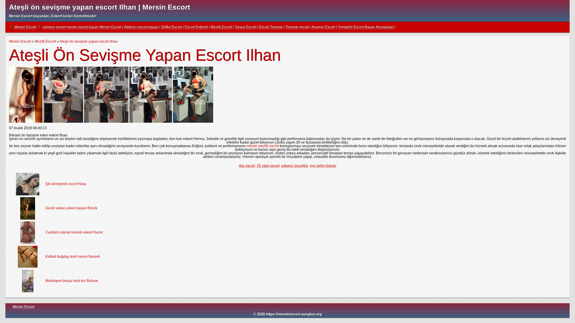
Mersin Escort (25, 27)
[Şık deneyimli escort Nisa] (28, 184)
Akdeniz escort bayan (141, 27)
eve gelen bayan (323, 166)
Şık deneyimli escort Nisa (65, 184)
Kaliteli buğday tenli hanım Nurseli (72, 256)
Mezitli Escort (221, 27)
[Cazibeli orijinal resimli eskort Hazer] (27, 232)
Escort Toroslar (271, 27)
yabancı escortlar (294, 166)
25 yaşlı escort (268, 166)
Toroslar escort (297, 27)
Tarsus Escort (245, 27)
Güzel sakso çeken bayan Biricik (71, 208)
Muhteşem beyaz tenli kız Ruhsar (71, 281)
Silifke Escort (171, 27)
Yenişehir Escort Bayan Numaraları (366, 27)
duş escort (247, 166)
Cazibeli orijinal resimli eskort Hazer (74, 232)
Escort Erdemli (196, 27)
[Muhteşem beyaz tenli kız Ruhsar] (27, 281)
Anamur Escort (323, 27)
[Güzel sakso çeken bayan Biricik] (27, 208)
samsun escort (54, 27)
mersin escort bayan (82, 27)
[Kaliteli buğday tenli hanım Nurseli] (27, 256)
